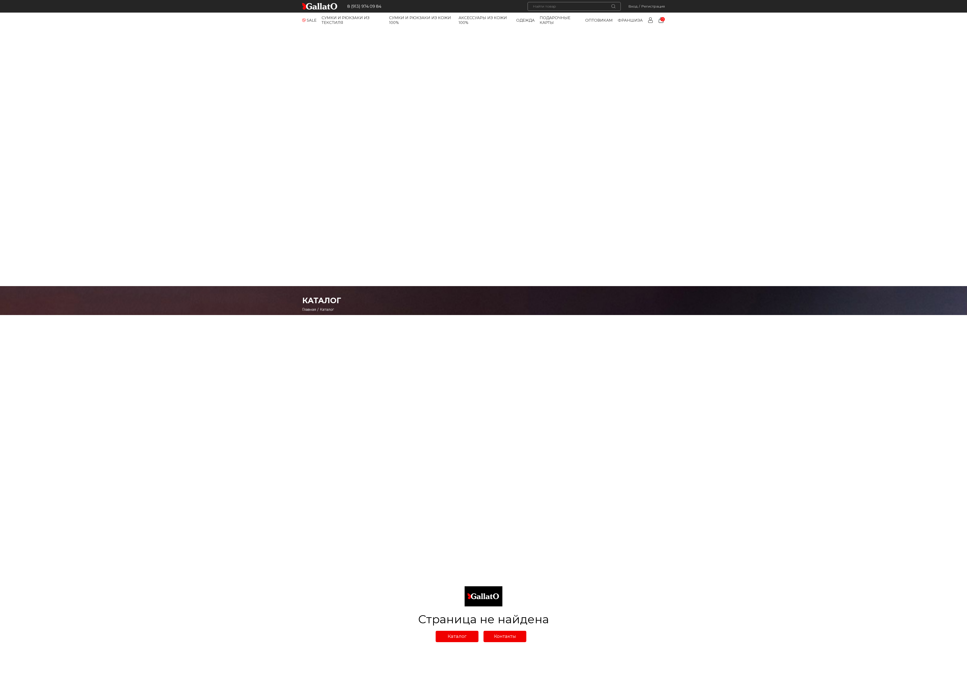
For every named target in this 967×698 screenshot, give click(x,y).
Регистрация (653, 6)
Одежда (525, 20)
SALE (312, 20)
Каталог (457, 636)
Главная (309, 309)
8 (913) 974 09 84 (364, 6)
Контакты (505, 636)
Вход (633, 6)
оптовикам (599, 20)
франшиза (630, 20)
